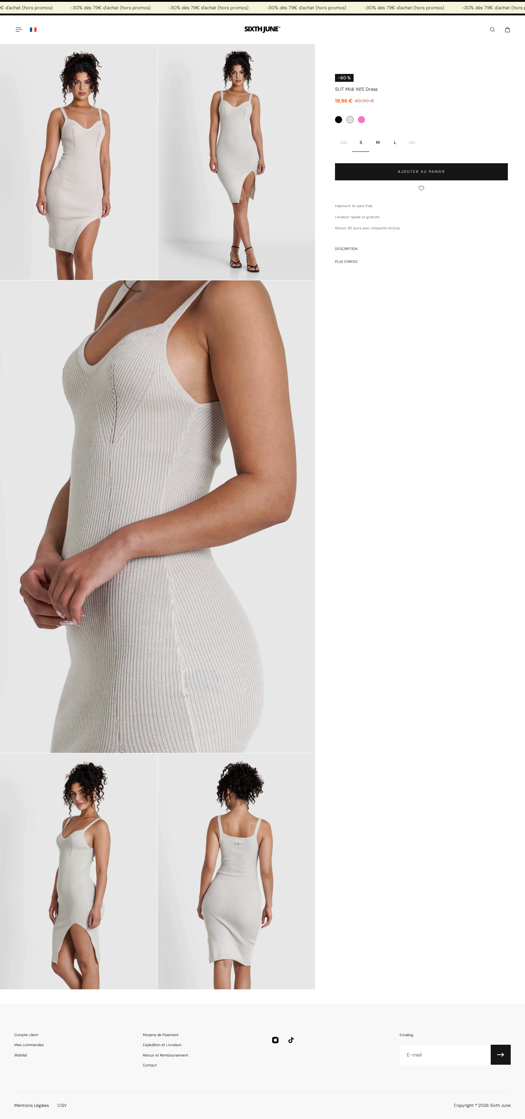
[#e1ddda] (350, 119)
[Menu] (18, 30)
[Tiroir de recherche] (492, 29)
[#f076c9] (361, 119)
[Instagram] (275, 1040)
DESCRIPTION (346, 248)
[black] (338, 119)
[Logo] (262, 30)
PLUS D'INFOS (346, 261)
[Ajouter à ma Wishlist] (421, 188)
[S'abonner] (501, 1055)
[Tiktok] (291, 1040)
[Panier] (507, 29)
